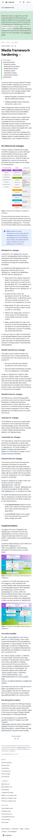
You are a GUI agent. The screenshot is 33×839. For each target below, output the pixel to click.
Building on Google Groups (8, 798)
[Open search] (20, 2)
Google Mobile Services (8, 817)
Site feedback (12, 831)
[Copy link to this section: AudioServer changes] (20, 418)
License (27, 828)
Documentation (7, 7)
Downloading (5, 768)
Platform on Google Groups (9, 795)
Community (15, 828)
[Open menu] (3, 2)
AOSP (2, 42)
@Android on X (5, 784)
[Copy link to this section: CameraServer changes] (22, 437)
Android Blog (5, 789)
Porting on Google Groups (8, 801)
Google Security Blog (7, 792)
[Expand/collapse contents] (12, 60)
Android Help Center (7, 808)
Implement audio (15, 432)
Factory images (5, 774)
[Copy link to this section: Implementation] (19, 526)
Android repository (6, 762)
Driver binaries (5, 776)
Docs (8, 42)
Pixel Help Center (6, 811)
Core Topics (15, 42)
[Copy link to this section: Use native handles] (18, 634)
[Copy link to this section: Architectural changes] (25, 146)
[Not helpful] (15, 46)
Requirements (5, 765)
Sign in (29, 2)
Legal (21, 828)
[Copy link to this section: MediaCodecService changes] (27, 350)
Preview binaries (5, 771)
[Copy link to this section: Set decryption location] (22, 700)
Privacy (4, 831)
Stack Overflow (5, 819)
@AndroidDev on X (6, 787)
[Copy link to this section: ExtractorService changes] (24, 459)
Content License (21, 747)
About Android (5, 828)
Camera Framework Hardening (11, 454)
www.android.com (6, 814)
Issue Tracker (5, 822)
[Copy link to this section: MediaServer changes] (20, 250)
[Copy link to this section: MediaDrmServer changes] (24, 394)
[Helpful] (12, 46)
